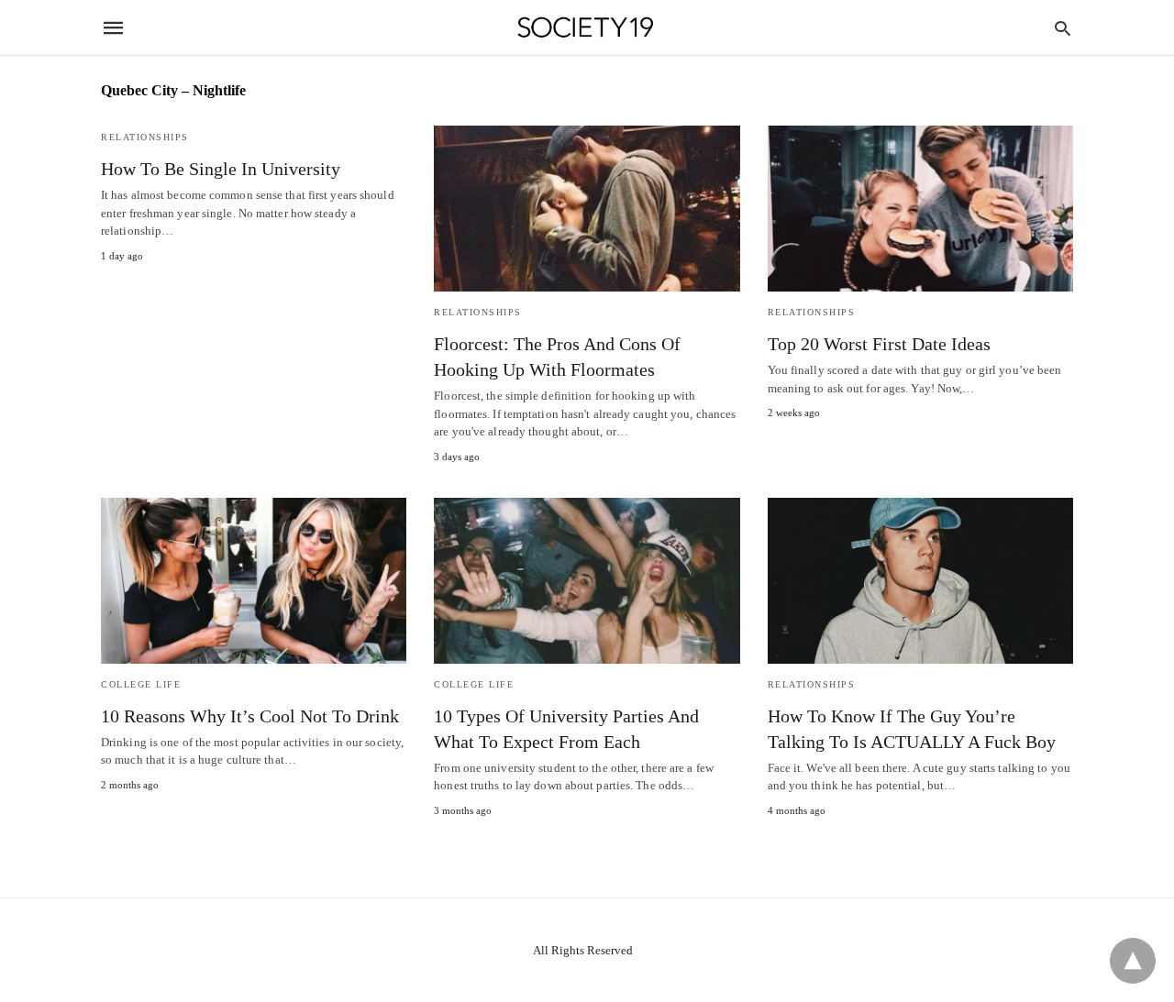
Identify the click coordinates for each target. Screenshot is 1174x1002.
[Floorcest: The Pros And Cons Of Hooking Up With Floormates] (586, 209)
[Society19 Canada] (586, 28)
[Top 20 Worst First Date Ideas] (920, 209)
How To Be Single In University (220, 169)
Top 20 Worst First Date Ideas (879, 344)
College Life (141, 684)
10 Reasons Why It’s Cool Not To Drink (250, 716)
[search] (1062, 28)
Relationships (145, 137)
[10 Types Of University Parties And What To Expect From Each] (586, 581)
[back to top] (1133, 961)
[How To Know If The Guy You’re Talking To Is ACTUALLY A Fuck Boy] (920, 581)
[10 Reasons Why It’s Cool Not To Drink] (253, 581)
